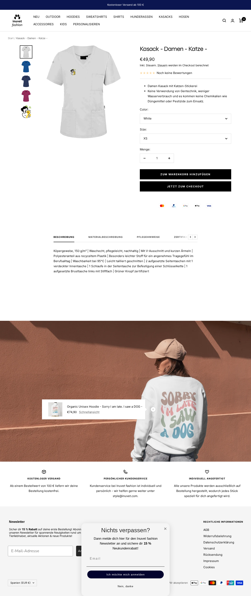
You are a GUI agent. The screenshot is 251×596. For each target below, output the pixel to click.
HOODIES (73, 17)
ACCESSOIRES (43, 24)
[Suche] (224, 20)
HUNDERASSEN (141, 17)
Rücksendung (212, 554)
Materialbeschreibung (105, 237)
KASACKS (166, 17)
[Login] (232, 20)
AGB (206, 530)
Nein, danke (125, 586)
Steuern (162, 65)
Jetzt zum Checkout (185, 186)
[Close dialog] (165, 528)
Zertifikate (182, 237)
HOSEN (184, 17)
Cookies (209, 567)
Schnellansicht (89, 412)
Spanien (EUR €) (20, 582)
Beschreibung (64, 237)
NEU (36, 17)
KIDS (63, 24)
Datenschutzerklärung (218, 542)
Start (11, 38)
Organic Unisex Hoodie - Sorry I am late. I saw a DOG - (104, 406)
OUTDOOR (53, 17)
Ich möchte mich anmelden (125, 574)
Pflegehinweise (148, 237)
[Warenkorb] (241, 20)
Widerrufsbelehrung (217, 536)
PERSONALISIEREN (86, 24)
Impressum (211, 561)
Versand (209, 548)
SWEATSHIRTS (96, 17)
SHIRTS (118, 17)
